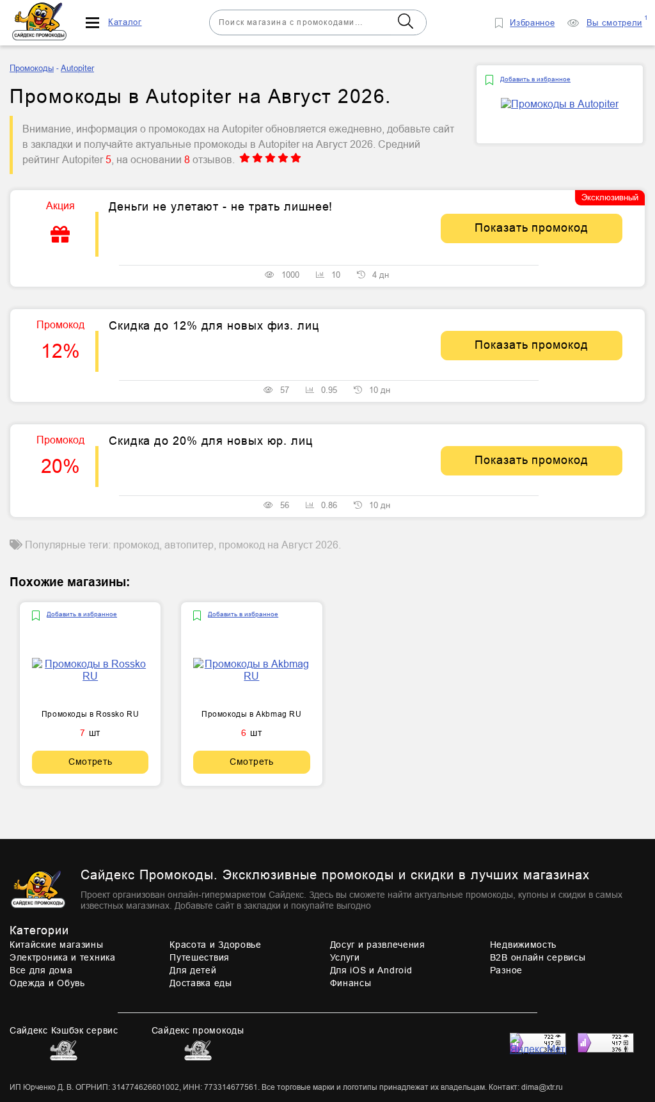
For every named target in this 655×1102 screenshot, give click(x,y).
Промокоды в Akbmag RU (251, 714)
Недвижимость (523, 944)
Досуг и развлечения (377, 944)
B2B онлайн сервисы (538, 957)
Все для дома (41, 970)
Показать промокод (531, 227)
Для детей (193, 970)
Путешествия (200, 957)
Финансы (351, 983)
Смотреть (90, 761)
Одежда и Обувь (47, 983)
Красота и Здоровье (216, 944)
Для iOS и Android (371, 970)
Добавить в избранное (535, 79)
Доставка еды (201, 983)
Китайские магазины (57, 944)
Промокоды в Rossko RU (90, 714)
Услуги (345, 957)
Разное (506, 970)
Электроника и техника (63, 957)
